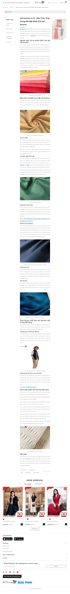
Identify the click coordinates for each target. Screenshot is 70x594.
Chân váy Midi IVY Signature (32, 521)
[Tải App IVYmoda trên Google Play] (19, 538)
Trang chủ (5, 7)
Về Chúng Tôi (27, 2)
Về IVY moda (6, 546)
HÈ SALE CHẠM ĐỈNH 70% (13, 2)
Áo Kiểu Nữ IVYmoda (31, 387)
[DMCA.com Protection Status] (21, 582)
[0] (64, 2)
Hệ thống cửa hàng (7, 551)
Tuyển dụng (6, 548)
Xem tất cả (35, 528)
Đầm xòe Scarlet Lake (52, 521)
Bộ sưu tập (20, 2)
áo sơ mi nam (23, 469)
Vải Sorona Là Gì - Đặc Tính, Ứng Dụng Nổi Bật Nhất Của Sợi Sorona (32, 7)
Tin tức (11, 7)
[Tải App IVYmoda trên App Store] (7, 538)
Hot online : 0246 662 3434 (12, 576)
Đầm (22, 472)
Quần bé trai (36, 472)
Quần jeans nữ (32, 469)
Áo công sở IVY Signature (9, 521)
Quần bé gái (28, 472)
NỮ (3, 2)
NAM (6, 2)
